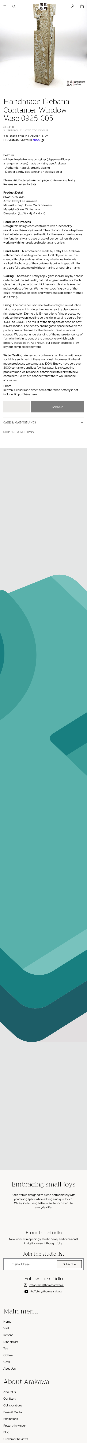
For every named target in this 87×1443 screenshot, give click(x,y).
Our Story (9, 1398)
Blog (6, 1432)
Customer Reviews (15, 1439)
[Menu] (5, 6)
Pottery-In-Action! (15, 1425)
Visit (6, 1328)
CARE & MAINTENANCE (19, 422)
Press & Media (12, 1412)
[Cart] (82, 6)
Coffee (8, 1355)
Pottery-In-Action (30, 180)
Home (7, 1321)
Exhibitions (10, 1419)
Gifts (6, 1362)
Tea (5, 1348)
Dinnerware (11, 1341)
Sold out (57, 407)
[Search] (14, 6)
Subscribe (69, 1264)
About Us (9, 1368)
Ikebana (8, 1335)
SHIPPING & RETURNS (18, 432)
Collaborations (12, 1405)
